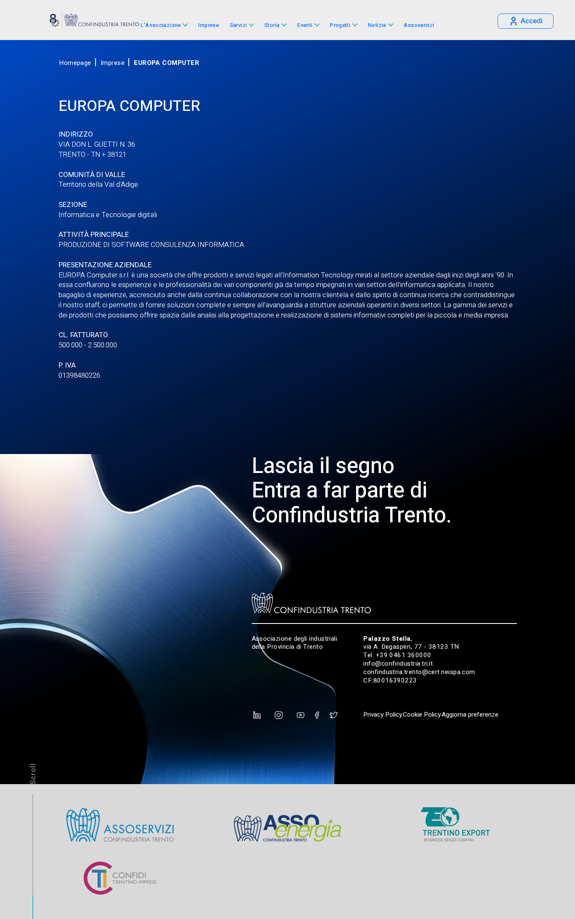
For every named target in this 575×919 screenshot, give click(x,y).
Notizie (377, 25)
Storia (272, 25)
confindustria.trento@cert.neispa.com (419, 672)
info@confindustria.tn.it (398, 663)
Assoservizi (419, 25)
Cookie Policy (422, 714)
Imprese (208, 25)
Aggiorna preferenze (470, 714)
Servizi (238, 25)
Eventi (304, 25)
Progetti (340, 25)
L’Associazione (161, 25)
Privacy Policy (382, 714)
